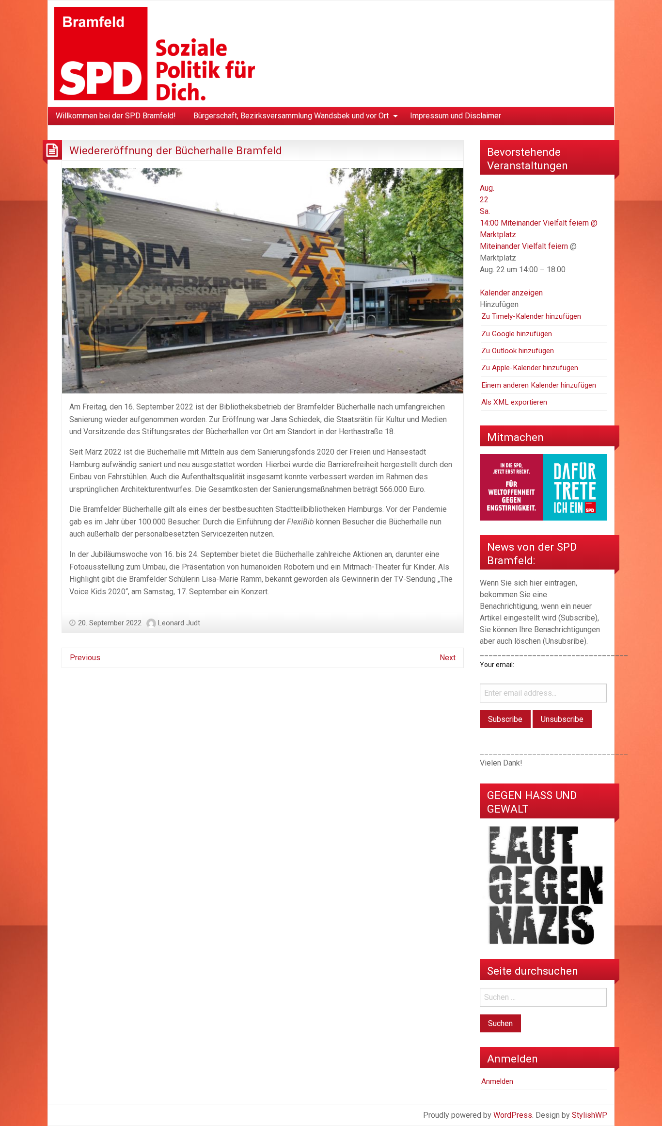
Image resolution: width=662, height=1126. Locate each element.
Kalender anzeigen (511, 292)
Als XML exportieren (514, 402)
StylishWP (589, 1115)
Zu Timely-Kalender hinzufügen (531, 316)
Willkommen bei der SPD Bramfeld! (116, 115)
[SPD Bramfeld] (154, 53)
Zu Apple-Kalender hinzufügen (529, 367)
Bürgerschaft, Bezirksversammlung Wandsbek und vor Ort (291, 115)
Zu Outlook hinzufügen (517, 350)
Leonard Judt (179, 623)
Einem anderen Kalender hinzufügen (538, 385)
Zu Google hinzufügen (516, 333)
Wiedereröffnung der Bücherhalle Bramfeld (175, 150)
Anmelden (497, 1081)
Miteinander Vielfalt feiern (524, 246)
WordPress (512, 1115)
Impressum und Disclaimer (455, 115)
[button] (499, 304)
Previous (85, 657)
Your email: (497, 665)
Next (448, 657)
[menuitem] (116, 116)
